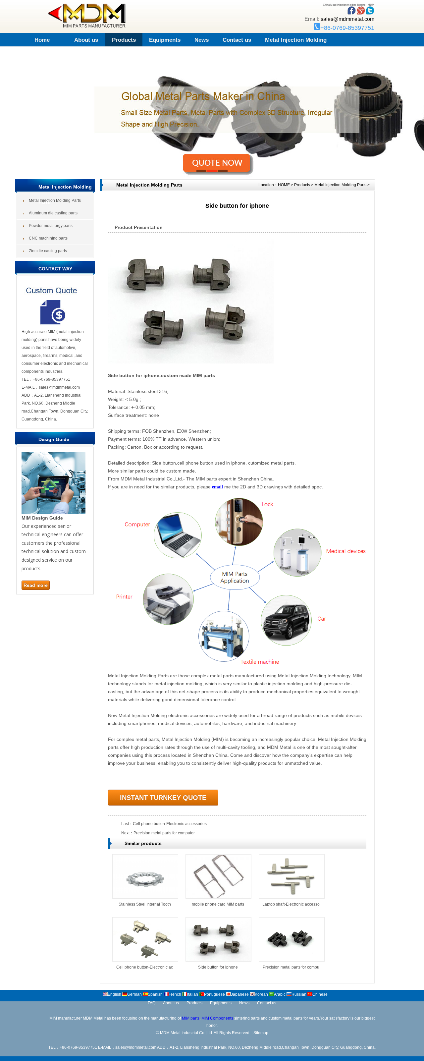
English (114, 994)
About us (86, 40)
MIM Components (217, 1018)
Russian (299, 994)
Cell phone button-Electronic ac (144, 967)
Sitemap (260, 1033)
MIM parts (190, 1018)
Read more (36, 585)
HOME (284, 185)
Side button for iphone (218, 967)
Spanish (155, 994)
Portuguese (214, 994)
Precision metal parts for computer (164, 833)
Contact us (237, 40)
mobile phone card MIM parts (218, 904)
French (175, 994)
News (201, 40)
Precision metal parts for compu (291, 967)
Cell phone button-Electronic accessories (170, 823)
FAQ (151, 1003)
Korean (261, 994)
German (134, 994)
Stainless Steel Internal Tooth (145, 904)
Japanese (240, 994)
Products (124, 40)
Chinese (320, 994)
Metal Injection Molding (296, 40)
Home (42, 40)
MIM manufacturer (65, 1018)
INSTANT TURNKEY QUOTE (163, 797)
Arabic (280, 994)
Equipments (165, 40)
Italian (192, 994)
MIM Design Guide (42, 518)
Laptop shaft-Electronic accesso (291, 904)
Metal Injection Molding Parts (340, 185)
